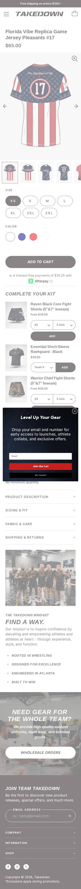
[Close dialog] (74, 411)
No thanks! (41, 475)
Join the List (40, 466)
